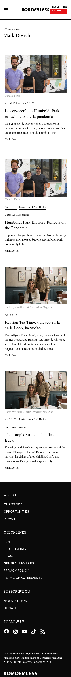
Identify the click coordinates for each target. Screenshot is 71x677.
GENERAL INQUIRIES (19, 563)
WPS (49, 662)
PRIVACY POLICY (16, 570)
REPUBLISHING (15, 549)
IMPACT (10, 519)
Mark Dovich (12, 139)
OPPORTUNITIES (16, 511)
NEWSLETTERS (15, 601)
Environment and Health (32, 207)
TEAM (8, 556)
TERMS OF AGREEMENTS (23, 578)
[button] (6, 10)
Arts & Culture (13, 103)
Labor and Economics (17, 214)
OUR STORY (13, 504)
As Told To (29, 103)
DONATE (10, 608)
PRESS (8, 542)
